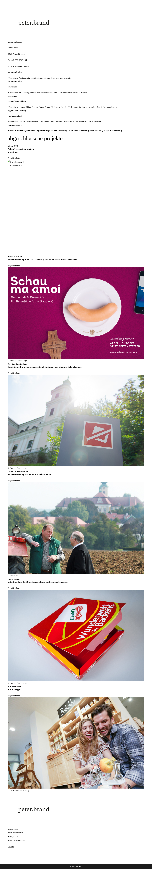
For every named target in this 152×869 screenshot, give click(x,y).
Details (11, 846)
